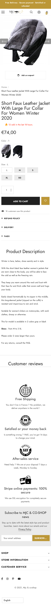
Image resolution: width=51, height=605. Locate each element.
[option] (25, 41)
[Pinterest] (14, 578)
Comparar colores (40, 63)
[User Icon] (39, 12)
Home (4, 87)
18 (6, 211)
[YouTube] (20, 578)
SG (19, 177)
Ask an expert (27, 75)
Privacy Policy (24, 529)
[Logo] (16, 12)
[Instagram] (8, 578)
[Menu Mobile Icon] (3, 12)
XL (7, 177)
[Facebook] (3, 578)
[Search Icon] (31, 12)
